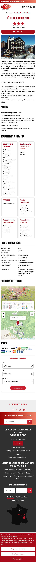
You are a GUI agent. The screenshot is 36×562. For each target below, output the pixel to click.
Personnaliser (18, 559)
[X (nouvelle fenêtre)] (17, 410)
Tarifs (22, 32)
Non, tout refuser (18, 554)
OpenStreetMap (31, 338)
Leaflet (23, 338)
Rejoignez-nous (18, 404)
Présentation (14, 32)
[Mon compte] (31, 7)
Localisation (18, 32)
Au (3, 370)
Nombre (4, 378)
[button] (34, 7)
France (10, 497)
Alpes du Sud (21, 497)
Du (3, 362)
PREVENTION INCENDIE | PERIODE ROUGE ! (12, 1)
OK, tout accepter (18, 549)
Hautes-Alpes (18, 500)
